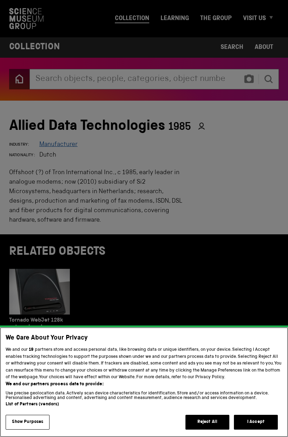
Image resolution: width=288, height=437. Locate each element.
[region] (144, 382)
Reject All (207, 422)
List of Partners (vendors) (32, 404)
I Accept (255, 422)
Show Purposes (28, 422)
